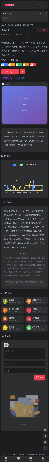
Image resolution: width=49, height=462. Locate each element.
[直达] (22, 301)
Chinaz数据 (24, 219)
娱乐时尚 (26, 25)
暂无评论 (8, 335)
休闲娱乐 (18, 25)
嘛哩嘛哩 (22, 454)
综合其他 (11, 25)
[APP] (45, 429)
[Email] (45, 442)
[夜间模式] (45, 448)
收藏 (43, 30)
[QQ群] (45, 435)
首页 (4, 25)
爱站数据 (11, 219)
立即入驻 (42, 13)
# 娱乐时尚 (19, 78)
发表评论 (40, 377)
